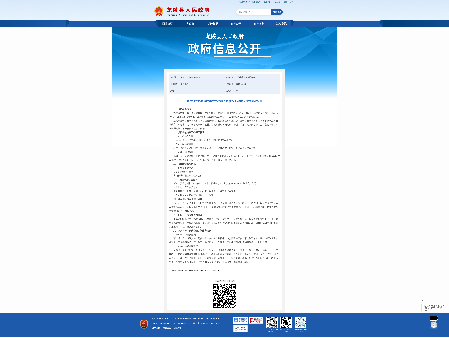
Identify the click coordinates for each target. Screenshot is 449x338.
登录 (291, 2)
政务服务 (259, 23)
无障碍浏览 (243, 2)
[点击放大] (224, 296)
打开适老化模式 (254, 2)
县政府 (190, 23)
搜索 (275, 12)
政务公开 (236, 23)
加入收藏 (277, 2)
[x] (416, 315)
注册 (285, 2)
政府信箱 (267, 2)
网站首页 (167, 23)
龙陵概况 (213, 23)
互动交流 (281, 23)
